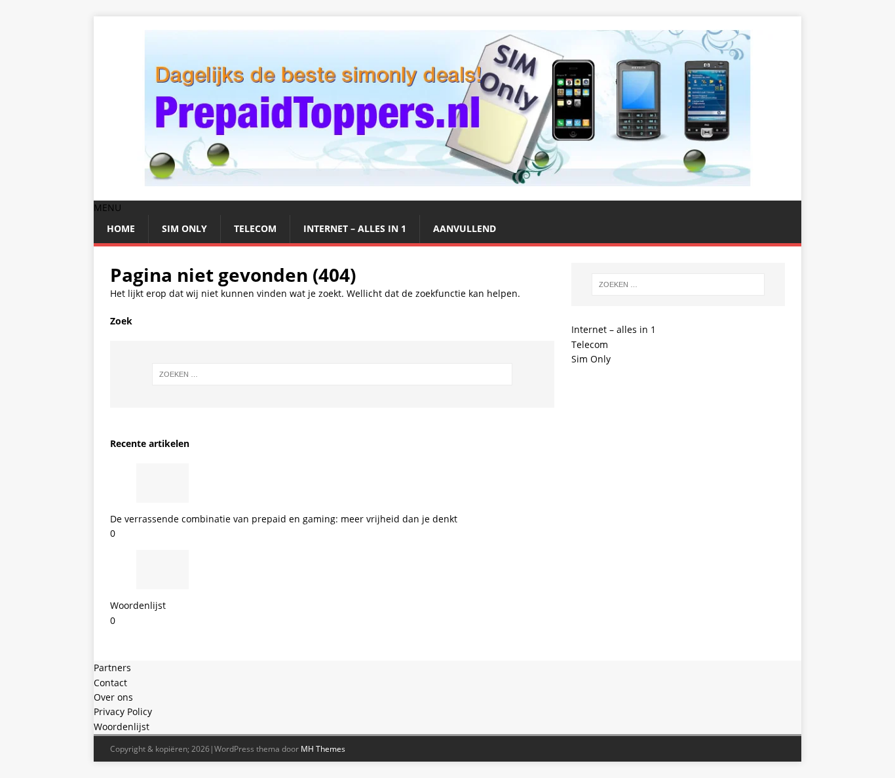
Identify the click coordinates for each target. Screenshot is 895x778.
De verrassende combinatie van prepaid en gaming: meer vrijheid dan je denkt (283, 519)
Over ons (113, 697)
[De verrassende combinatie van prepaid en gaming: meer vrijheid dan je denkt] (162, 494)
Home (121, 228)
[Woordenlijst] (162, 581)
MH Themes (323, 748)
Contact (110, 682)
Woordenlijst (138, 605)
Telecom (255, 228)
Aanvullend (464, 228)
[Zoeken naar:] (332, 374)
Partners (112, 667)
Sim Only (184, 228)
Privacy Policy (123, 711)
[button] (107, 207)
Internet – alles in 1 (354, 228)
